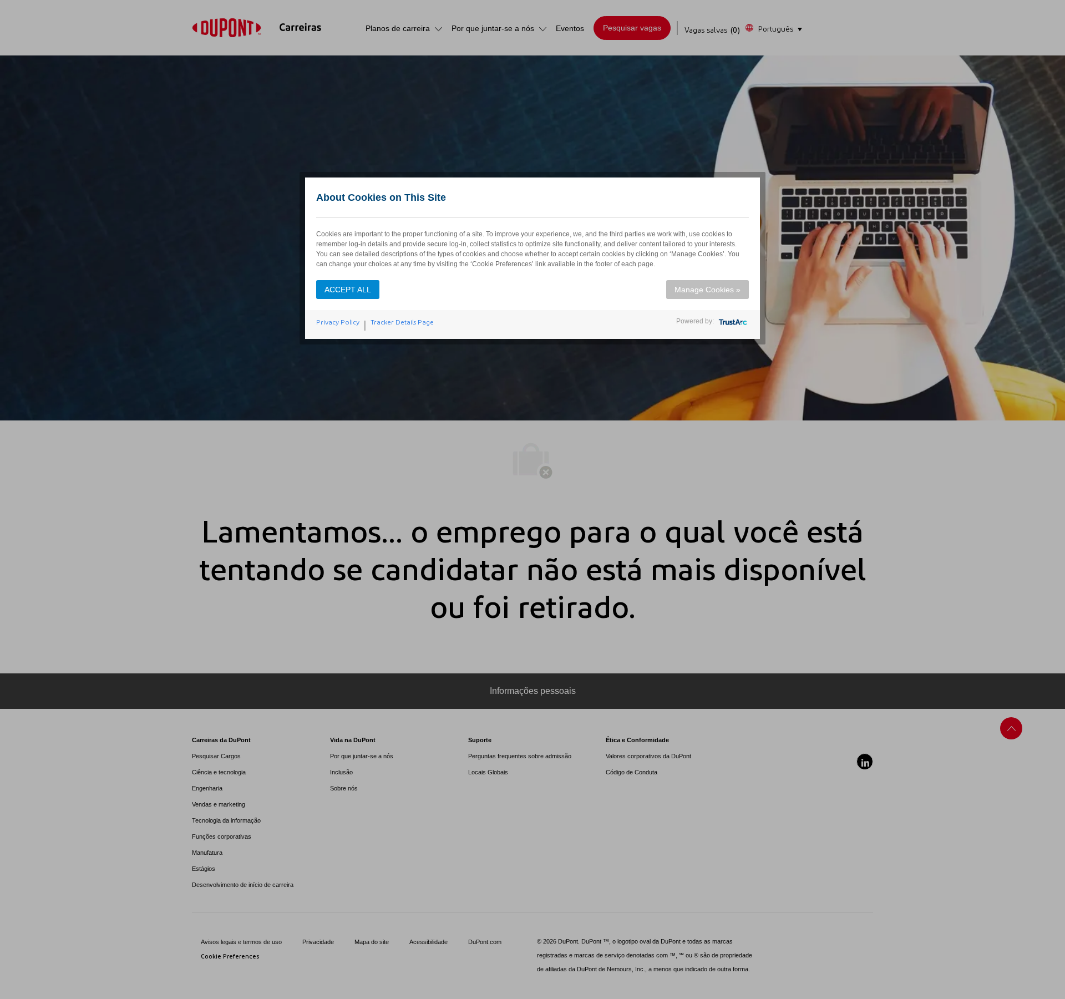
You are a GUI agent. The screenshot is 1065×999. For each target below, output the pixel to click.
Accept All (347, 289)
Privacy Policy (337, 322)
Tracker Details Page (402, 322)
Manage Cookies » (707, 289)
